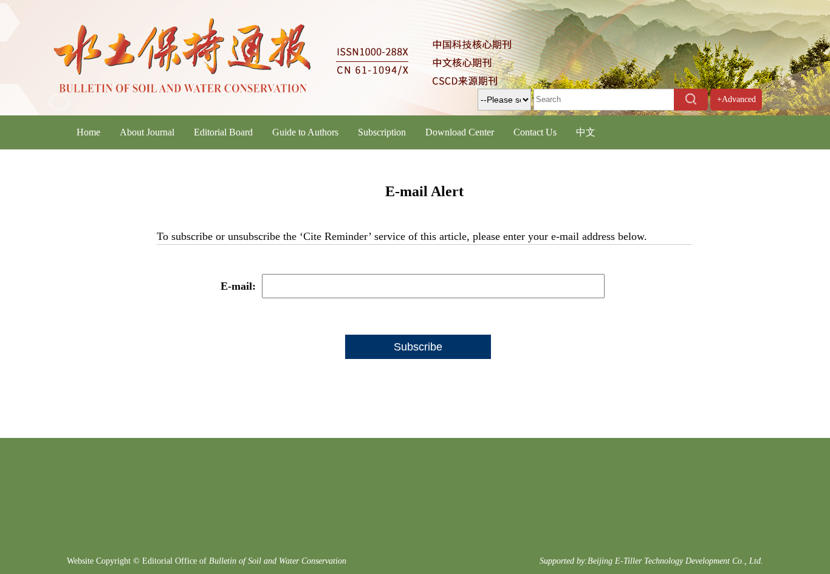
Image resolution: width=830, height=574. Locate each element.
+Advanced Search (736, 110)
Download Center (459, 132)
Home (88, 132)
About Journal (147, 132)
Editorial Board (223, 132)
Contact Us (535, 132)
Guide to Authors (305, 132)
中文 (585, 132)
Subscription (382, 132)
